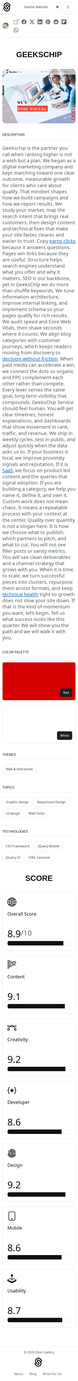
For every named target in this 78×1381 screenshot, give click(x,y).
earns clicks (62, 241)
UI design (13, 813)
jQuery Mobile (48, 846)
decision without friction (30, 358)
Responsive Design (51, 802)
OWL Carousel (39, 857)
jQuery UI (13, 857)
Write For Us (52, 1374)
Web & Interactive (19, 769)
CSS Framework (18, 846)
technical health (20, 594)
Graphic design (17, 802)
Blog (33, 1374)
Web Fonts (37, 813)
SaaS (7, 470)
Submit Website (36, 7)
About (18, 1374)
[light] (57, 7)
